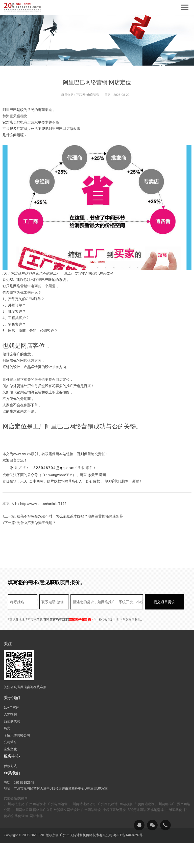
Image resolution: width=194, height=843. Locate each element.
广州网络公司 (22, 810)
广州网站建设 (14, 804)
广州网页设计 (107, 804)
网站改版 (126, 804)
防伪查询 (21, 816)
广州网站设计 (36, 804)
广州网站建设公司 (82, 804)
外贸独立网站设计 (67, 810)
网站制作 (36, 816)
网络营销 (20, 286)
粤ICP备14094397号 (128, 835)
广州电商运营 (57, 804)
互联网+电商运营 (87, 95)
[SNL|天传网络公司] (23, 8)
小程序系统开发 (114, 810)
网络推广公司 (43, 810)
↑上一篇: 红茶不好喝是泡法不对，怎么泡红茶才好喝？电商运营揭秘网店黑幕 (63, 516)
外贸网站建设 (144, 804)
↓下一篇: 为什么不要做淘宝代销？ (29, 523)
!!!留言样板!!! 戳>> (81, 619)
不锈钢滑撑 (155, 810)
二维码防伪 (174, 810)
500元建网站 (137, 810)
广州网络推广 (165, 804)
